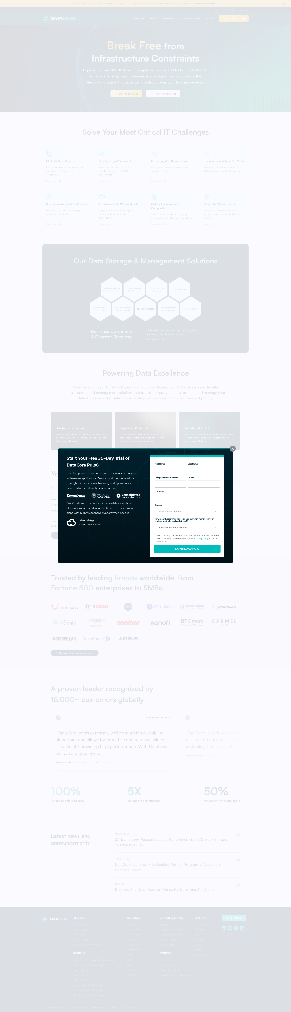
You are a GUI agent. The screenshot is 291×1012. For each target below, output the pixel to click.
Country (158, 505)
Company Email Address (166, 478)
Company (159, 491)
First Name (160, 464)
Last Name (193, 464)
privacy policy (202, 538)
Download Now (187, 548)
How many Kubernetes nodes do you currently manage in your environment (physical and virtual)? (184, 520)
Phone (191, 478)
